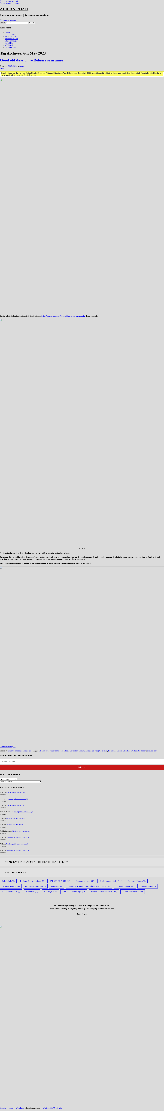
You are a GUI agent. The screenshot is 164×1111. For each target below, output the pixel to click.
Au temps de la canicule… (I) (15, 805)
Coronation (74, 751)
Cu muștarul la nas (137, 881)
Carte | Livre (9, 43)
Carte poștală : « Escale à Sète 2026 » (18, 837)
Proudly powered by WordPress (12, 1108)
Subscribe (82, 767)
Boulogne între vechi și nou (32, 881)
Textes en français (11, 39)
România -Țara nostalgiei (73, 892)
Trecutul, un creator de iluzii (104, 892)
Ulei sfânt (126, 751)
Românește (27, 751)
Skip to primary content (9, 1)
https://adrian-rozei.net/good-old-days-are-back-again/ (63, 316)
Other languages (11, 41)
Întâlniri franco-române (132, 892)
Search (2, 23)
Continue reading (7, 747)
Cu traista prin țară (11, 886)
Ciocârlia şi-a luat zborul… (15, 818)
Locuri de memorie (125, 886)
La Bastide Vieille (115, 751)
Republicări (32, 892)
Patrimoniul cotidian (11, 892)
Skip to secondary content (10, 3)
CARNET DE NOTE (59, 881)
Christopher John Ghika (59, 751)
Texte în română (11, 37)
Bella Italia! (8, 881)
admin (21, 66)
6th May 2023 (44, 751)
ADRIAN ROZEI (14, 9)
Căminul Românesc (86, 751)
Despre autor (10, 32)
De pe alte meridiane (35, 886)
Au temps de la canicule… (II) (15, 792)
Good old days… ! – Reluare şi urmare (31, 60)
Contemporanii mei (14, 751)
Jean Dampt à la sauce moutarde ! (17, 844)
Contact (12, 34)
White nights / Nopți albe (52, 1108)
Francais (56, 886)
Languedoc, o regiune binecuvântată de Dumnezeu (89, 886)
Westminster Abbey (138, 751)
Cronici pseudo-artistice (111, 881)
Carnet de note (10, 47)
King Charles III (101, 751)
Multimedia (9, 45)
